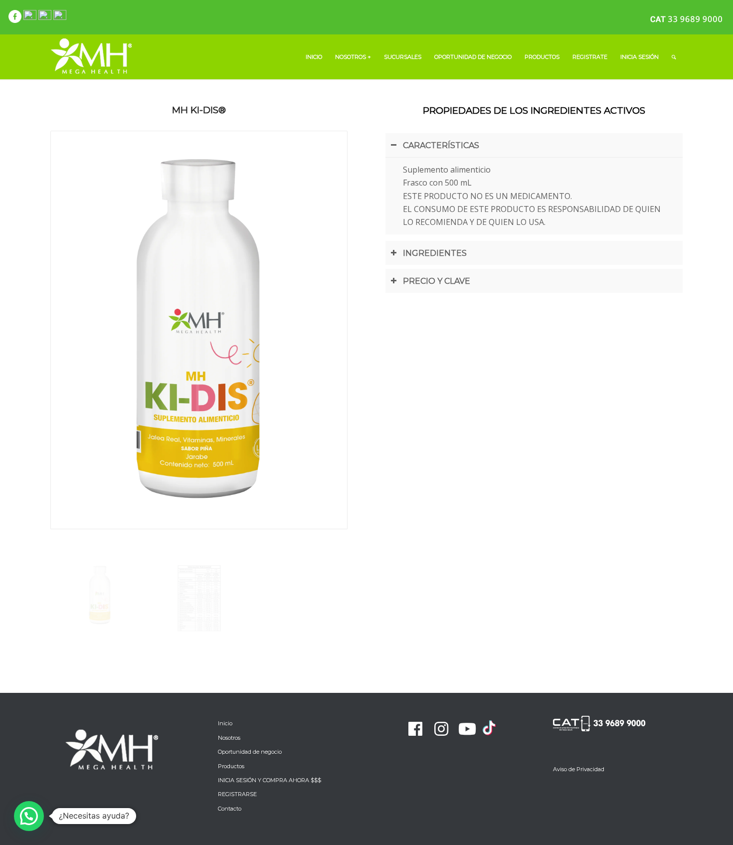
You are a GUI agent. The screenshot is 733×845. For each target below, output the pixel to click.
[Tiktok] (489, 733)
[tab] (534, 145)
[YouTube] (467, 729)
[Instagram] (441, 729)
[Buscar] (674, 56)
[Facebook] (415, 729)
